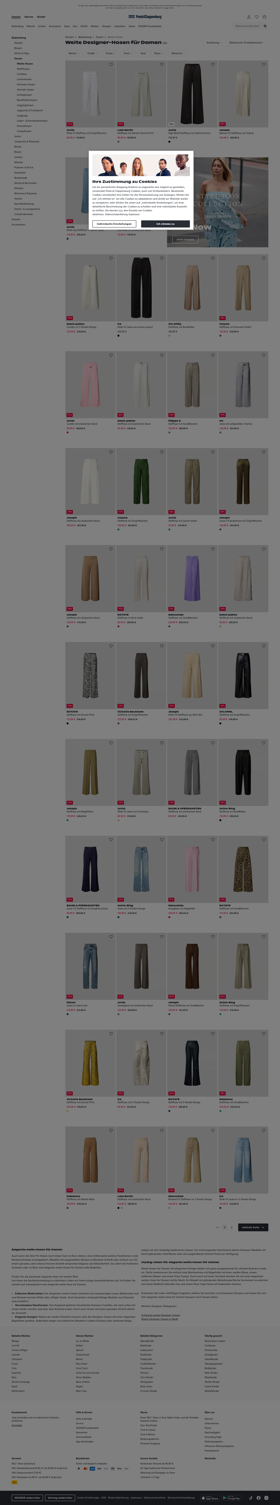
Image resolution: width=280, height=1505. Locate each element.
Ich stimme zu (166, 224)
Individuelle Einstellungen (114, 224)
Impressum (134, 214)
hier (121, 210)
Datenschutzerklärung (116, 214)
